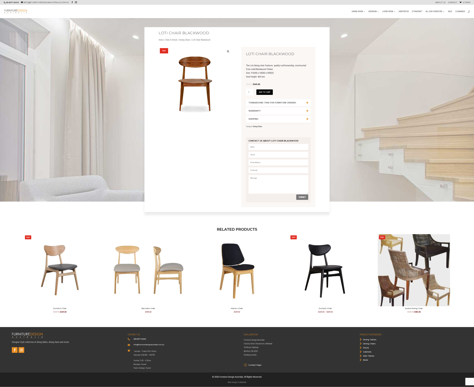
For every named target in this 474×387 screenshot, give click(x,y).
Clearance (460, 12)
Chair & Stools (171, 40)
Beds (365, 360)
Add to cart (264, 92)
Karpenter (404, 12)
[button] (228, 51)
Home (161, 40)
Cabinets (367, 352)
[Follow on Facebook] (15, 350)
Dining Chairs (184, 40)
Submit (302, 197)
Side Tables (368, 356)
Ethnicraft (417, 12)
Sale (450, 12)
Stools (366, 348)
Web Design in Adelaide (237, 382)
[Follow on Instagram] (21, 350)
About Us (440, 2)
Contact (452, 2)
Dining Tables (369, 339)
